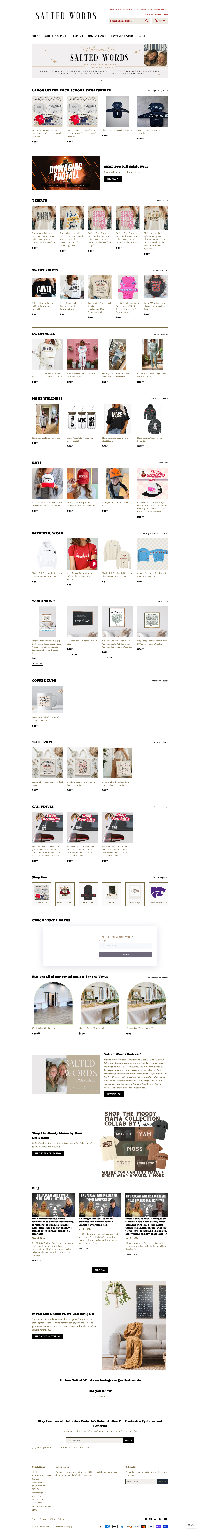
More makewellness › (159, 398)
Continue (125, 954)
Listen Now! (114, 1094)
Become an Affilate (47, 1519)
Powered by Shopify (64, 1527)
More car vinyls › (160, 807)
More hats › (163, 463)
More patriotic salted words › (155, 533)
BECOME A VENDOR (41, 1506)
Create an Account (161, 14)
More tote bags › (161, 742)
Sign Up (128, 1440)
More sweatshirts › (160, 270)
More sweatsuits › (160, 334)
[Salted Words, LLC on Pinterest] (150, 1519)
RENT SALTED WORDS (122, 35)
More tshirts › (162, 200)
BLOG (34, 1510)
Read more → (38, 1260)
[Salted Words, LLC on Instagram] (160, 1519)
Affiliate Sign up (39, 1493)
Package (102, 941)
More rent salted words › (157, 977)
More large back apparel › (157, 90)
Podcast (78, 35)
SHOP (35, 35)
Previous (38, 61)
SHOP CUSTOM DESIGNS (47, 1336)
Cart (162, 20)
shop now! (113, 178)
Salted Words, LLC (46, 1527)
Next (162, 61)
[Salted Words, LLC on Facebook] (145, 1519)
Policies (61, 1519)
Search (35, 1519)
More (142, 36)
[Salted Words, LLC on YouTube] (165, 1519)
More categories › (160, 877)
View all (100, 1269)
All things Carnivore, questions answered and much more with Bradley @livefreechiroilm (96, 1221)
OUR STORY (37, 1503)
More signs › (162, 601)
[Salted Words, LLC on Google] (156, 1519)
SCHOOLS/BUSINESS (55, 35)
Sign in (147, 14)
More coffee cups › (160, 681)
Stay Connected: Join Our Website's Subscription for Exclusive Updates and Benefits (100, 1423)
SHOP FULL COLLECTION (48, 1153)
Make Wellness (97, 35)
